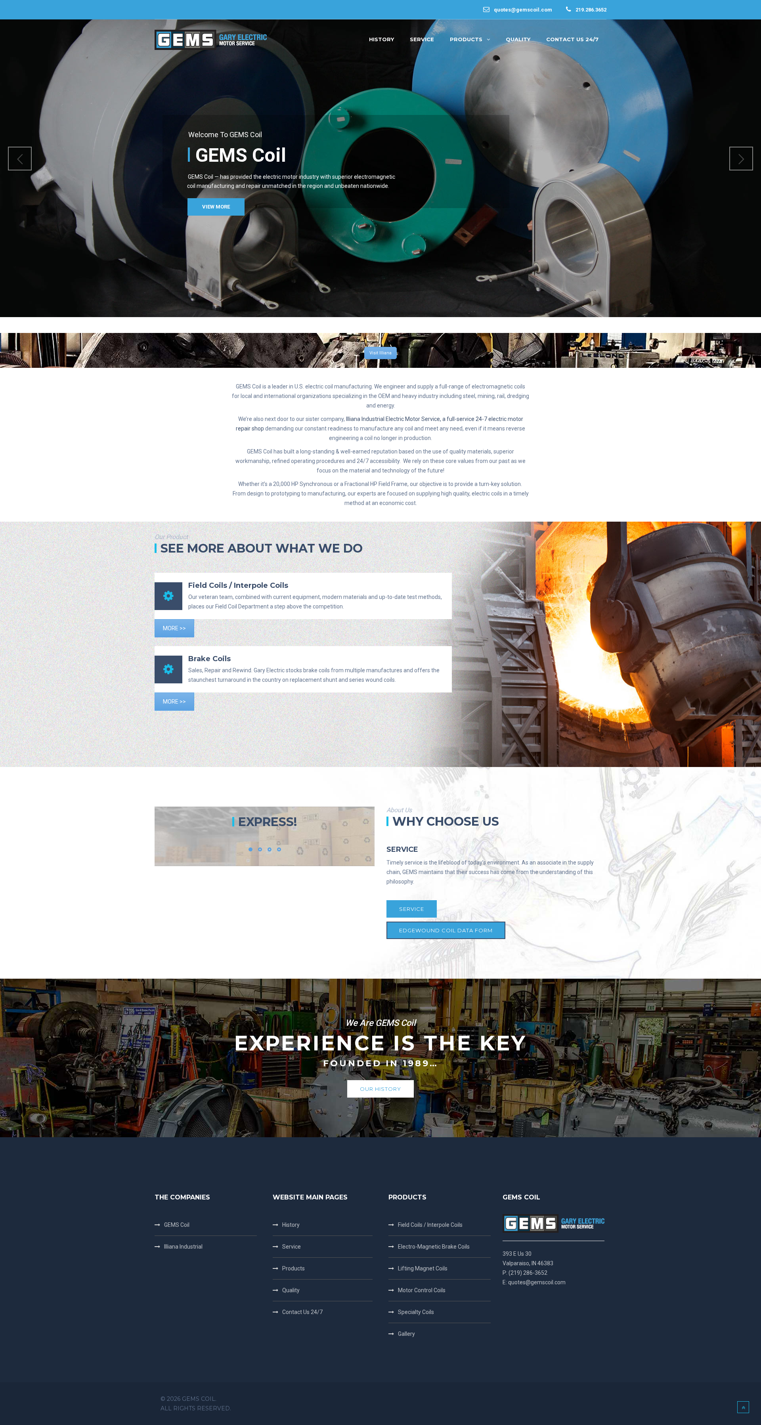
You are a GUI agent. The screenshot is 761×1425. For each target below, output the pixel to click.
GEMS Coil (176, 1225)
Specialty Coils (416, 1312)
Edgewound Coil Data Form (446, 930)
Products (293, 1268)
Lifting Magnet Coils (422, 1268)
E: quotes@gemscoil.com (534, 1282)
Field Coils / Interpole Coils (430, 1225)
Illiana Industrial (183, 1246)
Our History (380, 1089)
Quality (291, 1290)
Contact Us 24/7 (302, 1312)
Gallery (406, 1334)
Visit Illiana (380, 353)
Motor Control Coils (422, 1290)
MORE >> (174, 628)
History (291, 1225)
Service (411, 909)
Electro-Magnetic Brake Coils (434, 1246)
